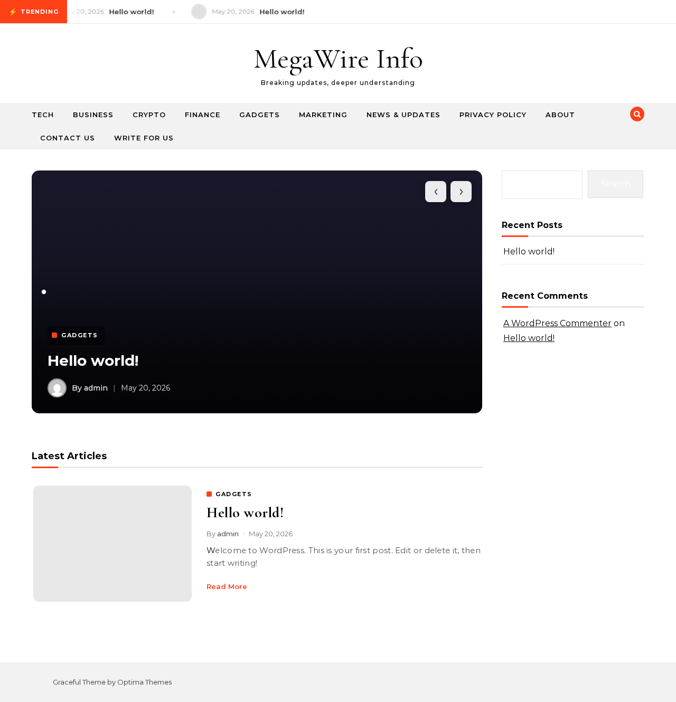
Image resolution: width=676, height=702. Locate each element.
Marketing (323, 114)
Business (93, 114)
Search (616, 184)
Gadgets (259, 114)
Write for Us (144, 138)
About (560, 114)
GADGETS (233, 494)
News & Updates (403, 114)
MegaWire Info (338, 58)
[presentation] (435, 191)
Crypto (149, 114)
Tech (43, 114)
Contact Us (67, 138)
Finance (202, 114)
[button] (43, 291)
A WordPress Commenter (557, 323)
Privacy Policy (493, 114)
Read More (226, 586)
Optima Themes (144, 682)
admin (228, 533)
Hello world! (93, 360)
